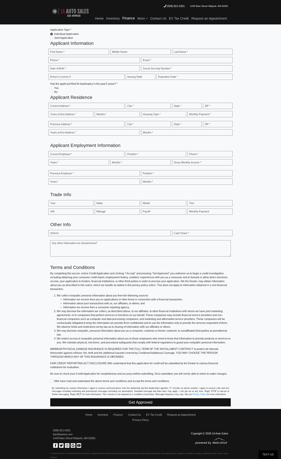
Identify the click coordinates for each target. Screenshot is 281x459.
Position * (132, 154)
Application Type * (60, 29)
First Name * (57, 51)
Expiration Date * (168, 76)
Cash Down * (181, 233)
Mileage (101, 211)
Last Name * (181, 51)
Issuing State (134, 76)
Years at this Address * (63, 114)
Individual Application (66, 34)
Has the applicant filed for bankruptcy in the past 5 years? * (84, 83)
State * (177, 106)
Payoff (146, 211)
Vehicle (54, 233)
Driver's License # (60, 76)
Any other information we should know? (74, 243)
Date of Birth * (58, 68)
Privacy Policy (199, 394)
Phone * (54, 60)
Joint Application (63, 37)
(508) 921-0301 (175, 6)
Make (99, 203)
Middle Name (119, 51)
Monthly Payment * (200, 114)
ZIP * (207, 106)
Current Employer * (61, 154)
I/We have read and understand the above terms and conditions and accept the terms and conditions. (112, 381)
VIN (52, 211)
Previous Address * (61, 124)
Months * (101, 114)
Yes (56, 88)
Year (52, 203)
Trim (191, 203)
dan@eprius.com (63, 434)
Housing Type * (152, 114)
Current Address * (60, 106)
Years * (54, 162)
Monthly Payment (199, 211)
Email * (147, 60)
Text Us (268, 454)
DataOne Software (104, 453)
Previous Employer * (62, 173)
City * (130, 106)
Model (146, 203)
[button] (142, 18)
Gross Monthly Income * (187, 162)
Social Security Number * (157, 68)
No (56, 92)
